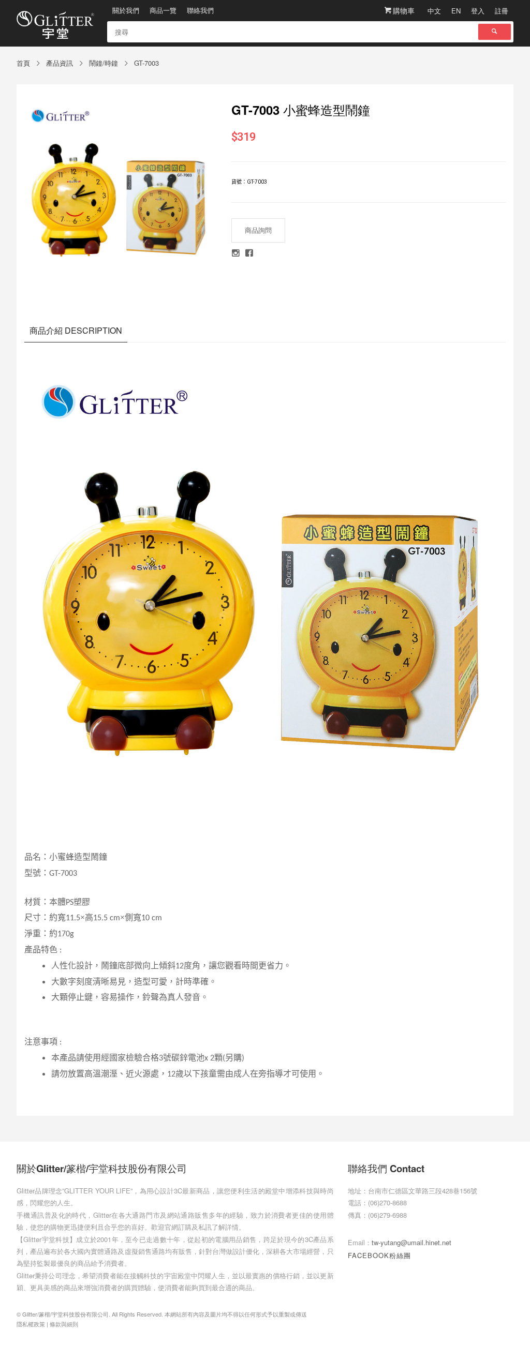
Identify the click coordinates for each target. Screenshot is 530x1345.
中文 (434, 11)
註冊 (501, 11)
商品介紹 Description (76, 330)
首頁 (23, 63)
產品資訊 (59, 63)
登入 (477, 11)
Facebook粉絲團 (379, 1255)
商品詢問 (258, 230)
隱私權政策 (31, 1324)
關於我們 (125, 10)
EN (456, 11)
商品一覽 (163, 10)
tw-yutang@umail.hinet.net (411, 1242)
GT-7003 (146, 63)
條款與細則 (64, 1324)
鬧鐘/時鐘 (103, 63)
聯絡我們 (200, 10)
